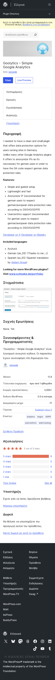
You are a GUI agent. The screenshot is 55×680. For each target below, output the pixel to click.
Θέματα (33, 557)
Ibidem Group (18, 262)
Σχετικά (7, 552)
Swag (33, 594)
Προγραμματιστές (13, 588)
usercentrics (31, 423)
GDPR (48, 417)
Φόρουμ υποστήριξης (15, 505)
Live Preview (24, 80)
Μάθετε (7, 577)
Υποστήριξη (12, 123)
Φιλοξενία (9, 562)
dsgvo (40, 417)
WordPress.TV (11, 594)
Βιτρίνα (33, 552)
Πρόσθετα (35, 562)
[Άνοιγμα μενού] (50, 4)
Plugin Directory (11, 13)
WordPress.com (12, 604)
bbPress (7, 614)
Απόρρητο (8, 568)
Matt (6, 609)
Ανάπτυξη (11, 115)
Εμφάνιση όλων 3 (43, 410)
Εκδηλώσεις (36, 583)
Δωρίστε (33, 588)
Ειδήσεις (8, 557)
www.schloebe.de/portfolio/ (26, 273)
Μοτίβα (33, 568)
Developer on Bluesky (33, 234)
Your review (9, 483)
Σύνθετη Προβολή (13, 431)
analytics (31, 417)
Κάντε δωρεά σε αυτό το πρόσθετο (23, 533)
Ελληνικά (15, 633)
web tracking (45, 423)
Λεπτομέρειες (14, 91)
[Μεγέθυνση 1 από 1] (47, 291)
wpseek (12, 71)
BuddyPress (10, 620)
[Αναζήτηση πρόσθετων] (35, 35)
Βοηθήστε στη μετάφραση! (36, 24)
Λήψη (8, 80)
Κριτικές (11, 99)
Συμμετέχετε (36, 577)
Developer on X (11, 234)
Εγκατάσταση (14, 107)
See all (48, 483)
